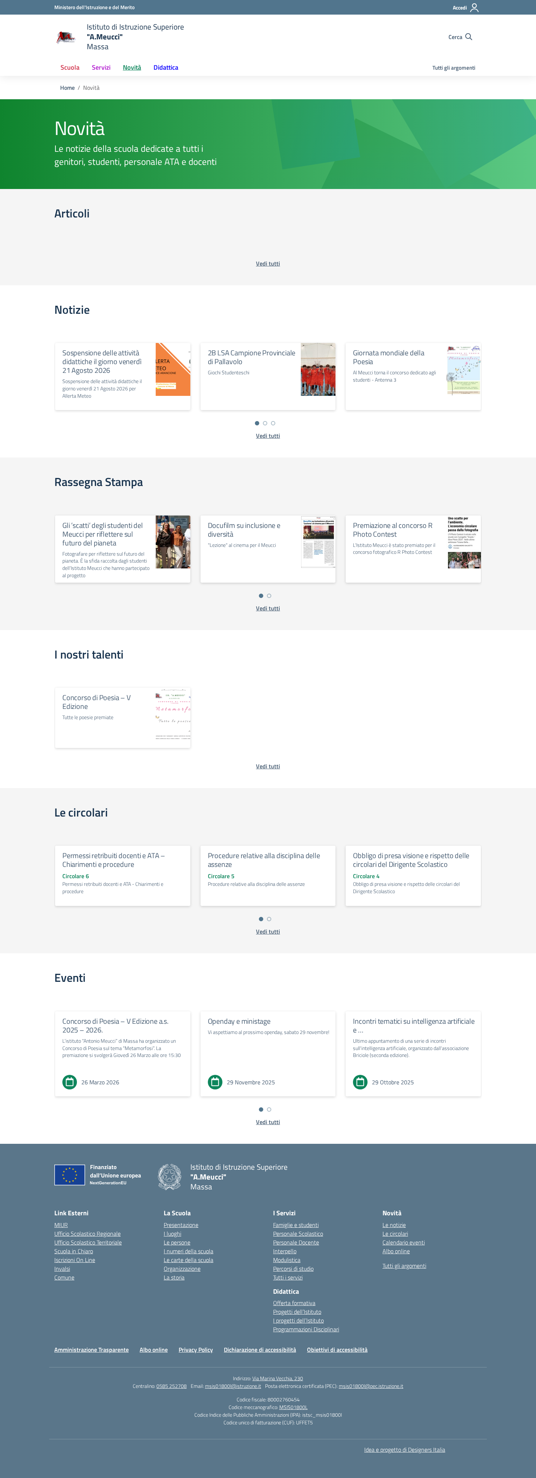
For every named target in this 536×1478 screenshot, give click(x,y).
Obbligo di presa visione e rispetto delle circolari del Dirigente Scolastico (411, 860)
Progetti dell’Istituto (297, 1311)
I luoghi (172, 1233)
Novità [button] (132, 67)
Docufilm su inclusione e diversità (244, 530)
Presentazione (181, 1224)
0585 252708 (171, 1386)
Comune (64, 1277)
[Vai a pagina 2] (265, 423)
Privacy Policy (196, 1349)
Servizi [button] (101, 67)
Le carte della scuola (188, 1259)
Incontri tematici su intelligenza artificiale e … (413, 1025)
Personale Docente (296, 1242)
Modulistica (286, 1259)
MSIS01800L (293, 1407)
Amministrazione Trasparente (91, 1349)
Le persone (177, 1242)
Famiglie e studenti (296, 1224)
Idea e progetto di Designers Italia (404, 1449)
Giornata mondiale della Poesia (388, 357)
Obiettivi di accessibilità (337, 1349)
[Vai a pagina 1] (257, 423)
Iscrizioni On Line (74, 1259)
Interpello (284, 1251)
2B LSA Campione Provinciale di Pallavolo (252, 357)
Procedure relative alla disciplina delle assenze (264, 860)
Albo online (396, 1251)
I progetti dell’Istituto (298, 1320)
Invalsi (62, 1268)
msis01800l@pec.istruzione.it (371, 1386)
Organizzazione (182, 1268)
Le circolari (395, 1233)
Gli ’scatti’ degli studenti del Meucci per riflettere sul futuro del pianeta (102, 534)
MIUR (61, 1224)
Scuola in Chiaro (73, 1251)
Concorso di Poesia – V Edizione (96, 702)
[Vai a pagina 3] (273, 423)
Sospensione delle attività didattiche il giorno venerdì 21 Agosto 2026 (101, 361)
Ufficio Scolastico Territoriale (88, 1242)
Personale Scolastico (298, 1233)
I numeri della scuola (188, 1251)
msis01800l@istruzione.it (233, 1386)
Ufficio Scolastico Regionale (87, 1233)
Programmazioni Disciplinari (306, 1329)
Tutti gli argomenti (453, 67)
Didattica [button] (166, 67)
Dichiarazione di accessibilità (260, 1349)
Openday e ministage (239, 1021)
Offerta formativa (294, 1302)
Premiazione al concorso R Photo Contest (392, 530)
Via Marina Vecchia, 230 (277, 1378)
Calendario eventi (403, 1242)
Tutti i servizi (288, 1277)
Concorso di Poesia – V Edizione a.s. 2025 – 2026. (115, 1025)
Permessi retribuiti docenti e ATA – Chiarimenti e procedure (113, 860)
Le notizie (394, 1224)
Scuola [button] (70, 67)
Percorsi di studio (293, 1268)
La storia (174, 1277)
